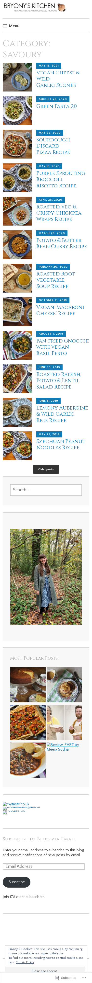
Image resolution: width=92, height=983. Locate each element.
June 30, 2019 (49, 367)
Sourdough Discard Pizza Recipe (53, 146)
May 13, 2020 (49, 166)
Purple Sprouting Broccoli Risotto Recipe (60, 179)
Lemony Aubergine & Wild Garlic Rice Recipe (62, 414)
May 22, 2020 (50, 132)
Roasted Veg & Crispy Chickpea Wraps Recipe (58, 213)
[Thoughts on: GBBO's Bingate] (64, 723)
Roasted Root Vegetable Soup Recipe (55, 280)
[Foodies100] (14, 810)
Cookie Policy (25, 962)
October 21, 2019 (53, 300)
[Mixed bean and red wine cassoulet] (28, 761)
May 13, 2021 (49, 65)
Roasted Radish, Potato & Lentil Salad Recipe (58, 380)
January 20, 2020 (53, 266)
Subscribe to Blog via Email (39, 839)
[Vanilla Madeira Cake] (28, 685)
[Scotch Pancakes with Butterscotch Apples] (64, 685)
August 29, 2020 (53, 99)
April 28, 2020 (50, 199)
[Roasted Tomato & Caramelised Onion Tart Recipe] (28, 723)
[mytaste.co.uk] (16, 804)
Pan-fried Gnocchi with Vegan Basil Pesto (62, 347)
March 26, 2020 (52, 233)
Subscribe (17, 882)
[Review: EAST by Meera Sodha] (64, 747)
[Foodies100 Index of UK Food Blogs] (23, 806)
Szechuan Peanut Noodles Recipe (61, 444)
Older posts (46, 469)
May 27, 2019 (49, 434)
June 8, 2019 (48, 400)
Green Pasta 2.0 (56, 106)
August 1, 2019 (51, 333)
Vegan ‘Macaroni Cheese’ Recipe (60, 310)
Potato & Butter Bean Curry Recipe (61, 243)
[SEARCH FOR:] (46, 490)
